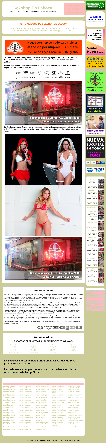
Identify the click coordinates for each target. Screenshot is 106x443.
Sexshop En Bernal (8, 391)
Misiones (13, 349)
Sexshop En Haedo (8, 409)
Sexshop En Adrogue (9, 389)
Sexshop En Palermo (25, 420)
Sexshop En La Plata (73, 410)
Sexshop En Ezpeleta (41, 404)
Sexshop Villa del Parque (92, 217)
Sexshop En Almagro (25, 386)
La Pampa (33, 348)
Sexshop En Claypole (41, 399)
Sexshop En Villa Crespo (10, 426)
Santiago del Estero (13, 352)
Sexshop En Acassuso (58, 389)
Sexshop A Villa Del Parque (59, 410)
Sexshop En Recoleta (57, 422)
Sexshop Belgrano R (41, 409)
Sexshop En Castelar (73, 395)
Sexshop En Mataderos (74, 417)
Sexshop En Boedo (41, 391)
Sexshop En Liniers (24, 415)
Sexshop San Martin (92, 238)
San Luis (33, 350)
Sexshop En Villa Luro (9, 429)
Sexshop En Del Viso (9, 402)
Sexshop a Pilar (72, 412)
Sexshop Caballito (92, 197)
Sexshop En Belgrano (57, 387)
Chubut (73, 345)
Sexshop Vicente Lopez (92, 269)
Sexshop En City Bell (41, 397)
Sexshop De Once (24, 399)
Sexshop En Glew (40, 407)
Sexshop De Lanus (57, 399)
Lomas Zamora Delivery (42, 422)
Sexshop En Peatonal (25, 422)
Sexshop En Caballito (57, 394)
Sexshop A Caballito (8, 417)
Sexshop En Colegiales (42, 400)
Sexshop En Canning (9, 395)
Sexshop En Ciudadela (9, 399)
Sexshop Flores (92, 207)
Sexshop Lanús (91, 244)
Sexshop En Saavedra (25, 423)
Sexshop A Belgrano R (58, 417)
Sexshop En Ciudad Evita (75, 397)
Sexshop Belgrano (92, 249)
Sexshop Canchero (73, 407)
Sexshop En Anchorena (9, 386)
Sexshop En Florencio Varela (75, 404)
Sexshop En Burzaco (41, 394)
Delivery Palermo (40, 429)
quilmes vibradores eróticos (75, 420)
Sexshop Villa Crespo (92, 212)
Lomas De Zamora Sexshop (10, 423)
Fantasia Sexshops (73, 426)
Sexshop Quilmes (92, 222)
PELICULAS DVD (90, 300)
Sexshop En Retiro (73, 422)
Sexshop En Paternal (9, 422)
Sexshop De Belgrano (74, 405)
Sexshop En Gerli (8, 407)
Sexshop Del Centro (24, 394)
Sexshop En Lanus (57, 414)
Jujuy (13, 348)
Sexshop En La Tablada (42, 412)
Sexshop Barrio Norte (92, 180)
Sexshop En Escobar (73, 402)
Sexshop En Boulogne (74, 391)
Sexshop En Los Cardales (75, 415)
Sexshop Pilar (92, 280)
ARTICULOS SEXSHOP (92, 290)
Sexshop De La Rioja (25, 400)
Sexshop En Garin (56, 405)
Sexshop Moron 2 (92, 275)
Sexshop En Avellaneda (42, 386)
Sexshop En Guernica (57, 407)
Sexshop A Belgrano (25, 419)
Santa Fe (73, 350)
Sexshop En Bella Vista (74, 387)
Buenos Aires (13, 345)
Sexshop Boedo (92, 202)
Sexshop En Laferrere (9, 414)
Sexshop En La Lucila (41, 410)
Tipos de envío (74, 9)
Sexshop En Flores (8, 405)
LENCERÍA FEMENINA (92, 295)
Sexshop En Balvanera (58, 386)
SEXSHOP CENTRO (91, 302)
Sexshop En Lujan (41, 417)
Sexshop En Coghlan (73, 399)
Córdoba (13, 346)
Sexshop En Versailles (42, 423)
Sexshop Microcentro (92, 191)
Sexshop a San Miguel (25, 412)
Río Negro (53, 349)
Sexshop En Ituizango (58, 409)
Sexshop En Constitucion (59, 400)
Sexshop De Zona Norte (74, 394)
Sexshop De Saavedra (9, 397)
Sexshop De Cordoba (9, 404)
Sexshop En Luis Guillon (26, 417)
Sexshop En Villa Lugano (58, 426)
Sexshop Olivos (92, 253)
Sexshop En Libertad (9, 415)
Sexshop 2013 (39, 420)
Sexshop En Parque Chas (58, 420)
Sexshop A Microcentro (74, 414)
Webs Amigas (43, 384)
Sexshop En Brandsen (9, 394)
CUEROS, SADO (90, 299)
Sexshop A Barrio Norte (74, 419)
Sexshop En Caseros (57, 395)
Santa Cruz (53, 350)
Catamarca (33, 345)
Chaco (53, 345)
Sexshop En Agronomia (42, 387)
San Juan (13, 350)
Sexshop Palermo (92, 186)
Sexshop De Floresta (73, 400)
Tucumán (53, 352)
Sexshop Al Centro (8, 410)
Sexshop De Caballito (57, 404)
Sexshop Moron (92, 233)
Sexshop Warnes (92, 259)
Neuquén (33, 349)
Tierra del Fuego (33, 352)
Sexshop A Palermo (24, 414)
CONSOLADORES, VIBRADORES (91, 293)
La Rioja (53, 348)
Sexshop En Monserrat (9, 419)
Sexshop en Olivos (8, 420)
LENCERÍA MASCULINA (92, 297)
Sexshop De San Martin (42, 395)
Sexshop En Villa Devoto (42, 426)
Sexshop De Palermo (57, 397)
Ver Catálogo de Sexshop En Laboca (43, 24)
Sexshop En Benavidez (25, 389)
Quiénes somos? (74, 13)
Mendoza (73, 348)
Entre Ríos (53, 346)
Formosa (73, 346)
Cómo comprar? (74, 5)
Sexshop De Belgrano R (25, 405)
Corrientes (33, 346)
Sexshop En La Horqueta (26, 410)
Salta (73, 349)
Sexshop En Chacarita (25, 397)
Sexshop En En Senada (58, 402)
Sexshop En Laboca (32, 8)
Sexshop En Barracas (25, 387)
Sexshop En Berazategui (42, 389)
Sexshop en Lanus (41, 414)
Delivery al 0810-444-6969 (95, 18)
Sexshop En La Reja (8, 412)
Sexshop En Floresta (41, 405)
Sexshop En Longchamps (59, 415)
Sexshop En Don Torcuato (26, 402)
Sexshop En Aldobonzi (74, 386)
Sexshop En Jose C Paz (74, 409)
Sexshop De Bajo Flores (26, 407)
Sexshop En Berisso (73, 389)
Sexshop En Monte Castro (59, 419)
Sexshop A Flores (40, 415)
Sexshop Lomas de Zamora (92, 228)
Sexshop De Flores (41, 402)
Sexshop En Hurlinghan (25, 409)
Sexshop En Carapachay (26, 395)
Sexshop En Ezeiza (24, 404)
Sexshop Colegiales (92, 264)
